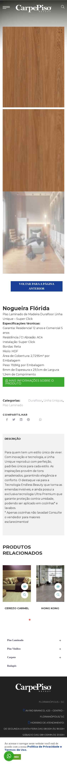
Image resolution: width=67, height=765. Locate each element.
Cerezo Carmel (17, 608)
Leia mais (24, 586)
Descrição (13, 438)
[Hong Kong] (50, 583)
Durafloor (35, 400)
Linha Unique (53, 400)
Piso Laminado (13, 405)
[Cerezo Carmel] (17, 583)
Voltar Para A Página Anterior (36, 286)
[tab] (13, 439)
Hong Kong (50, 608)
